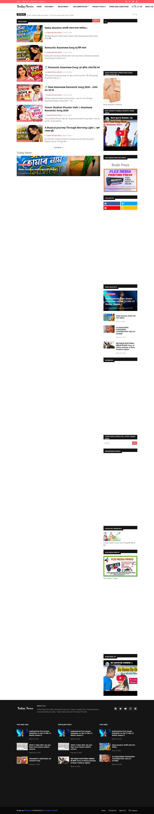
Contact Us (33, 1)
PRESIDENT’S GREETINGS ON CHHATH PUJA (40, 757)
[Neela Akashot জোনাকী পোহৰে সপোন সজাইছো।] (109, 314)
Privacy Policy (99, 7)
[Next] (136, 14)
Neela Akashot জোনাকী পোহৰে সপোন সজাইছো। (66, 27)
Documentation (80, 7)
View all (96, 20)
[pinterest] (136, 1)
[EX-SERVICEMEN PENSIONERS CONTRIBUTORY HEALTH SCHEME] (109, 326)
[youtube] (133, 1)
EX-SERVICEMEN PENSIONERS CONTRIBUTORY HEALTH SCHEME (125, 327)
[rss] (129, 205)
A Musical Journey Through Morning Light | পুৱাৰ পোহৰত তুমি (72, 129)
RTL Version (133, 807)
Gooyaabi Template (50, 807)
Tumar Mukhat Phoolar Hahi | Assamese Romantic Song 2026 (68, 109)
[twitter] (129, 1)
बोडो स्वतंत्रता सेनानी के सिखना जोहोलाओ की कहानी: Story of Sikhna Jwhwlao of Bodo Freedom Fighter (125, 343)
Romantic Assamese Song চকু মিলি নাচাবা (65, 47)
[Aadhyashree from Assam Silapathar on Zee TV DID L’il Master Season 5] (22, 729)
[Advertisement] (120, 46)
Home (18, 1)
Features (49, 7)
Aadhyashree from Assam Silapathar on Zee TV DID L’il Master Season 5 (40, 730)
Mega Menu (63, 7)
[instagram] (130, 706)
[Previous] (133, 14)
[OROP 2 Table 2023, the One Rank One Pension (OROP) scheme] (22, 743)
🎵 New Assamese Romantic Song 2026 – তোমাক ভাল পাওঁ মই (71, 89)
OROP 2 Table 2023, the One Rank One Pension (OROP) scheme (40, 744)
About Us (25, 1)
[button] (135, 6)
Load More (57, 147)
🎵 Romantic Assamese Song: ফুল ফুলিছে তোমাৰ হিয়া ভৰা (72, 67)
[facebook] (126, 1)
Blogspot (27, 807)
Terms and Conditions (119, 7)
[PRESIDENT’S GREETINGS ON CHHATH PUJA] (22, 757)
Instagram (42, 1)
